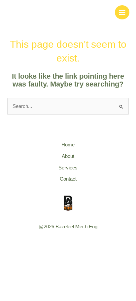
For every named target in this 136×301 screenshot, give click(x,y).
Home (68, 144)
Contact (68, 179)
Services (68, 167)
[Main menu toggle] (122, 12)
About (68, 156)
